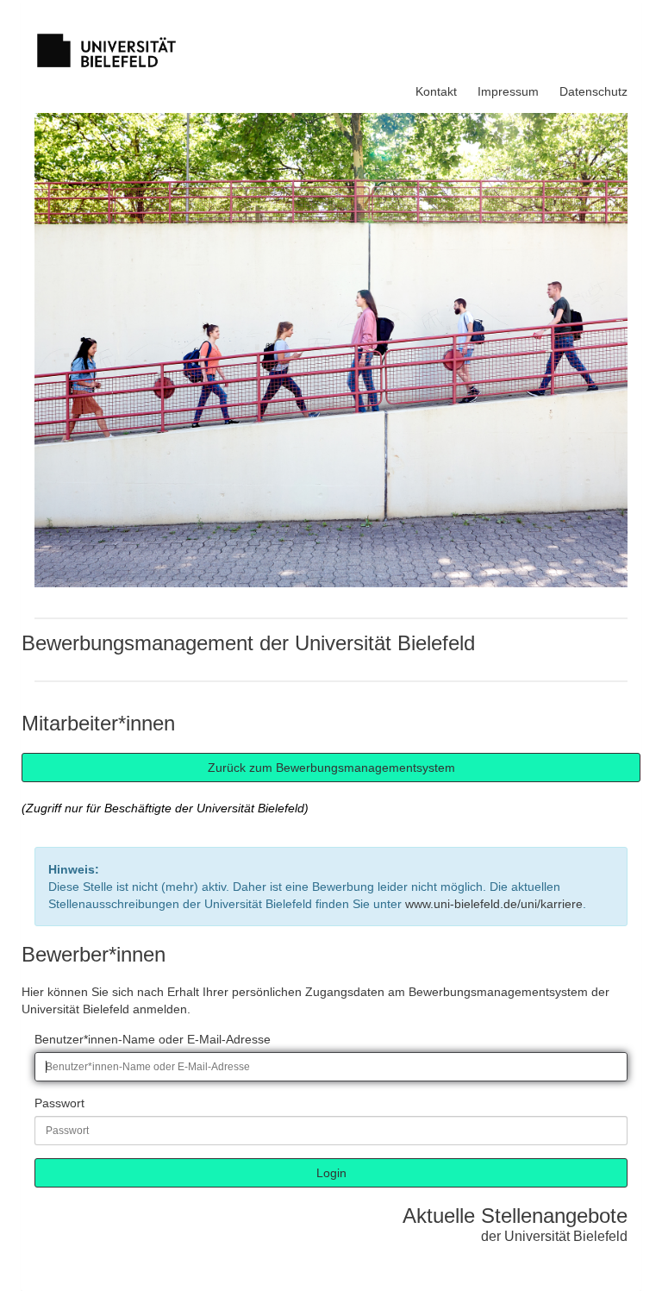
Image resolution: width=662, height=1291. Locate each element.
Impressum (508, 91)
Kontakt (436, 91)
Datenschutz (593, 91)
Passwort (59, 1103)
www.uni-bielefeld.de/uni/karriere (494, 904)
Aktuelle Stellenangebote (515, 1215)
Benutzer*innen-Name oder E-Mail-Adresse (152, 1039)
